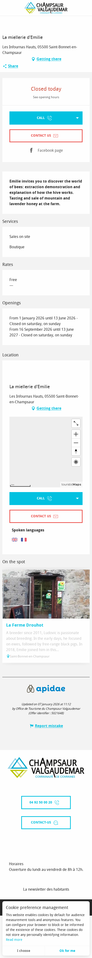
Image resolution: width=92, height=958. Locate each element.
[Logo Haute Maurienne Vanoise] (46, 767)
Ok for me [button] (67, 951)
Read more (14, 940)
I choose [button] (23, 951)
